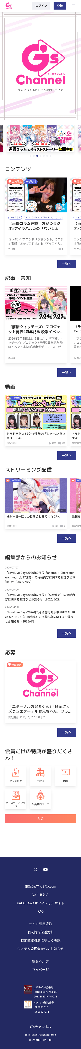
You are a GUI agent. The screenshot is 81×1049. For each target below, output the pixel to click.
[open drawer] (73, 6)
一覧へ (66, 264)
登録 (60, 5)
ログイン (41, 5)
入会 (40, 819)
